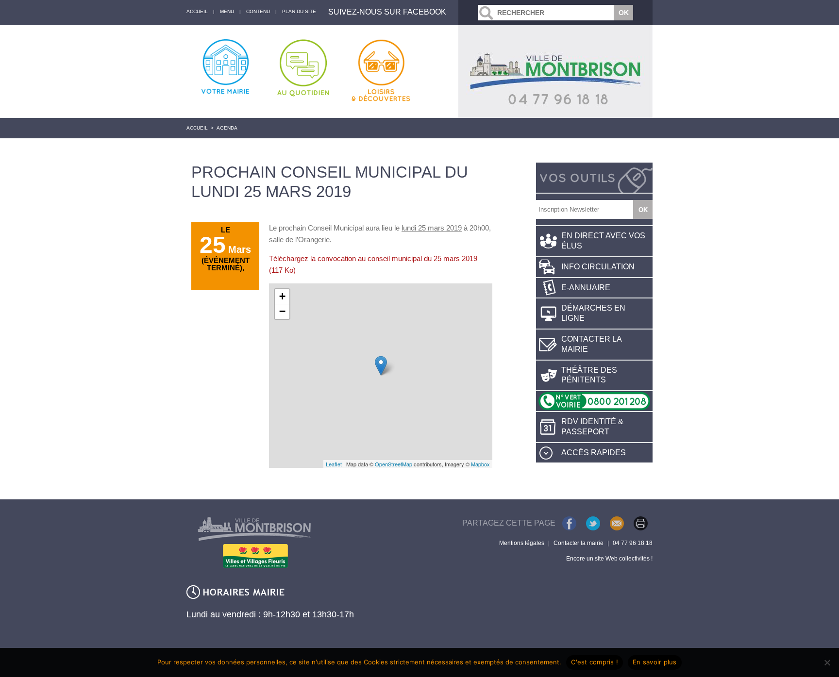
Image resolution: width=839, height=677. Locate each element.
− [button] (282, 311)
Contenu (258, 11)
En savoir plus (655, 662)
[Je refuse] (827, 662)
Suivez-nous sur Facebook (387, 12)
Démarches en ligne (593, 313)
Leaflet (334, 464)
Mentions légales (521, 543)
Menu (227, 11)
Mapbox (480, 464)
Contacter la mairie (591, 344)
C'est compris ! (594, 662)
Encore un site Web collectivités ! (609, 558)
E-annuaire (585, 287)
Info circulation (598, 267)
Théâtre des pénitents (589, 375)
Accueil (197, 128)
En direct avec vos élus (603, 240)
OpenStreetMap (393, 464)
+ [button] (282, 296)
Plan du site (299, 11)
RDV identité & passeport (592, 426)
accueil (197, 11)
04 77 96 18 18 (633, 543)
